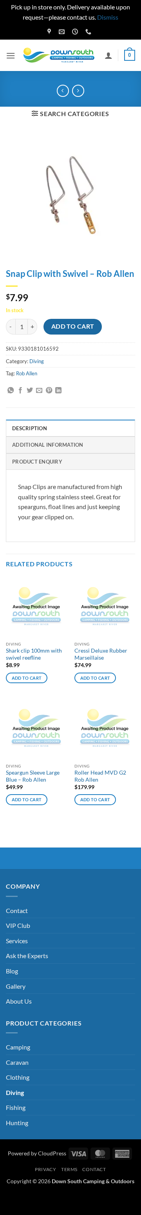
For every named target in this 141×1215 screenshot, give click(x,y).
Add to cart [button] (27, 677)
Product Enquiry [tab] (37, 461)
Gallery (15, 986)
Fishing (15, 1107)
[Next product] (63, 91)
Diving (36, 361)
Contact (17, 910)
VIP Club (18, 925)
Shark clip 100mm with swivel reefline (34, 654)
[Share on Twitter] (30, 390)
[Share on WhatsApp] (10, 390)
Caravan (17, 1062)
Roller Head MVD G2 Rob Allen (100, 776)
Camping (18, 1047)
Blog (12, 971)
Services (17, 940)
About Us (19, 1001)
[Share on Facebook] (20, 390)
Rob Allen (26, 373)
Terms (69, 1169)
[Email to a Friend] (39, 390)
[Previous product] (78, 91)
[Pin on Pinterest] (49, 390)
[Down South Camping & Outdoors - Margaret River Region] (60, 55)
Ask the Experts (27, 955)
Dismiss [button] (107, 17)
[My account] (108, 55)
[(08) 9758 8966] (89, 31)
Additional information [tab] (47, 445)
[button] (10, 55)
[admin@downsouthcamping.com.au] (63, 31)
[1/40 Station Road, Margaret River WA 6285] (50, 31)
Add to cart (72, 326)
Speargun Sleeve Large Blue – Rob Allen (33, 776)
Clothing (17, 1077)
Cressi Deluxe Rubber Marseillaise (100, 654)
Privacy (45, 1169)
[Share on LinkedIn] (58, 390)
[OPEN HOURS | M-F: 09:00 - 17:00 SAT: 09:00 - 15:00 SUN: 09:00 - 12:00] (76, 31)
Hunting (17, 1122)
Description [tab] (29, 428)
